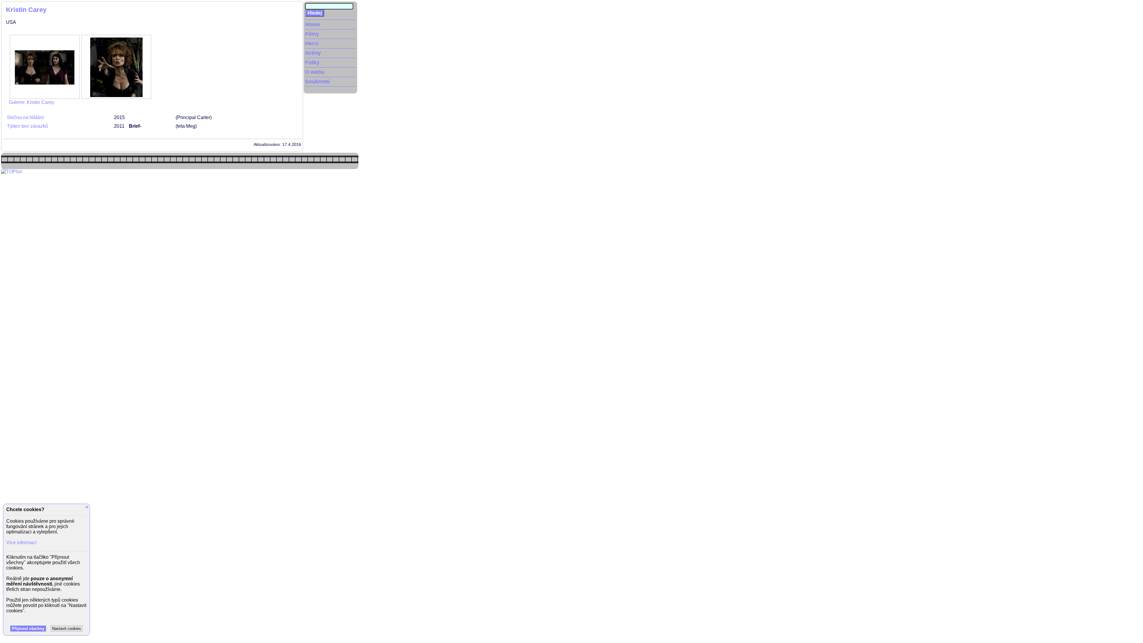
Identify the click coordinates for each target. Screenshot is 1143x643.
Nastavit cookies (66, 628)
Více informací (21, 542)
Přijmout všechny (28, 628)
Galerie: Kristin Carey (31, 102)
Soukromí (317, 82)
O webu (314, 72)
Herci (311, 43)
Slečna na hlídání (25, 117)
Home (312, 24)
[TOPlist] (11, 171)
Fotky (312, 62)
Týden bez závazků (27, 126)
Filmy (312, 34)
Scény (313, 53)
